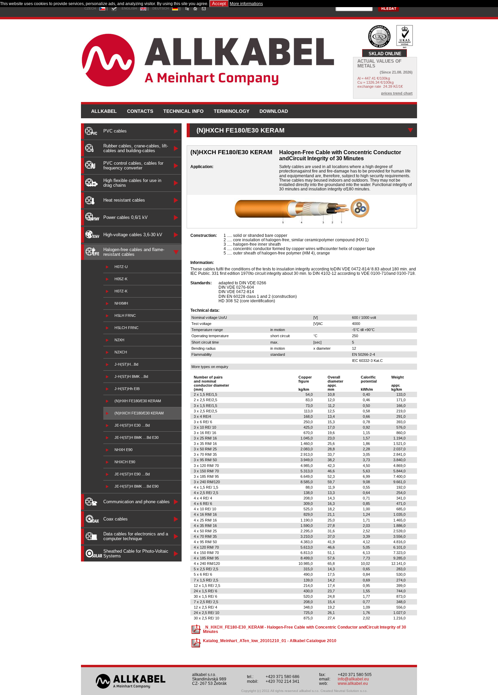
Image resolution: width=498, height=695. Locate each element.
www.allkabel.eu (353, 683)
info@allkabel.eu (353, 679)
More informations (246, 3)
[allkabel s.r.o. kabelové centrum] (216, 58)
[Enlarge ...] (302, 222)
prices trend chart (397, 93)
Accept (219, 3)
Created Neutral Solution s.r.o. (344, 691)
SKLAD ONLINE (385, 53)
